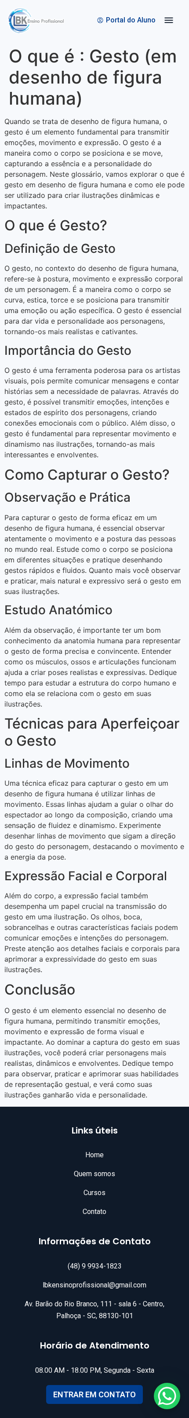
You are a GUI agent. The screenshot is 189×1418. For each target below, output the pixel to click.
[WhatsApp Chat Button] (167, 1396)
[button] (169, 21)
